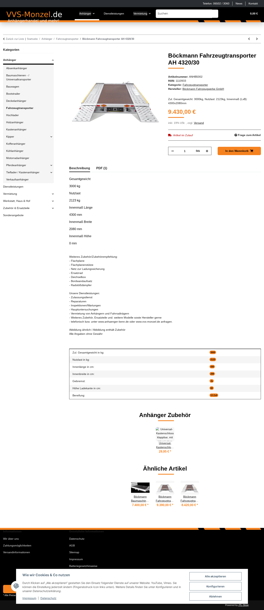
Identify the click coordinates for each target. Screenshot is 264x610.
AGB (72, 545)
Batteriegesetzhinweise (83, 566)
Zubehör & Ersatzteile (16, 208)
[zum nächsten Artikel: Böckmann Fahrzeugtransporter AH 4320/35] (257, 39)
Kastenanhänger (16, 129)
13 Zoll (213, 395)
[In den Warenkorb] (72, 50)
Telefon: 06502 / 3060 (216, 3)
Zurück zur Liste (15, 38)
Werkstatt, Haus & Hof (16, 200)
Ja (211, 381)
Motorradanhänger (17, 158)
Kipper (10, 136)
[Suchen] (215, 13)
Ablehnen (215, 596)
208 (212, 374)
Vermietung (10, 193)
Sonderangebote (13, 215)
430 (212, 366)
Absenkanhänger (16, 68)
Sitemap (74, 552)
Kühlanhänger (14, 150)
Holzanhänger (14, 122)
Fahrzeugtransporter (195, 84)
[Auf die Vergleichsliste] (144, 59)
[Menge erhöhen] (207, 151)
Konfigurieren (215, 586)
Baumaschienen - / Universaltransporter (18, 77)
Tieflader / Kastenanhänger (22, 172)
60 (211, 388)
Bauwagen (12, 86)
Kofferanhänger (15, 143)
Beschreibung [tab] (79, 168)
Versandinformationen (16, 552)
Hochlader (12, 115)
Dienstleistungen (13, 186)
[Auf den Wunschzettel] (154, 59)
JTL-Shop (243, 605)
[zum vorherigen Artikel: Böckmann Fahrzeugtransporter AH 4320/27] (249, 39)
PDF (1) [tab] (101, 168)
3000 (212, 352)
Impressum (29, 598)
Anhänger (9, 59)
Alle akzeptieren (215, 576)
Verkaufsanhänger (17, 179)
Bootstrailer (13, 93)
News (239, 3)
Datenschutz (48, 598)
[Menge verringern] (172, 151)
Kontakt (253, 3)
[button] (226, 13)
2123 (212, 359)
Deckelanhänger (16, 100)
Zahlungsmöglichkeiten (17, 545)
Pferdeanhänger (16, 165)
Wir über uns (11, 538)
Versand (199, 122)
